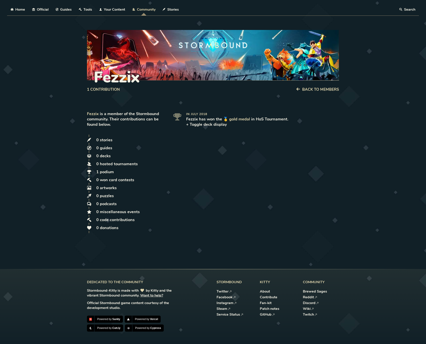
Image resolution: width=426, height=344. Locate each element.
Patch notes (269, 308)
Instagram (225, 303)
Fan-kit (266, 303)
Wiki (307, 308)
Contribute (268, 297)
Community (146, 9)
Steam (222, 308)
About (265, 291)
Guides (66, 9)
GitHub (266, 314)
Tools (87, 9)
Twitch (308, 314)
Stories (173, 9)
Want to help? (151, 295)
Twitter (223, 291)
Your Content (114, 9)
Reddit (308, 297)
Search (409, 9)
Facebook (225, 297)
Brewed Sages (315, 291)
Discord (309, 303)
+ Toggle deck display (206, 124)
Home (20, 9)
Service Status (228, 314)
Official (43, 9)
